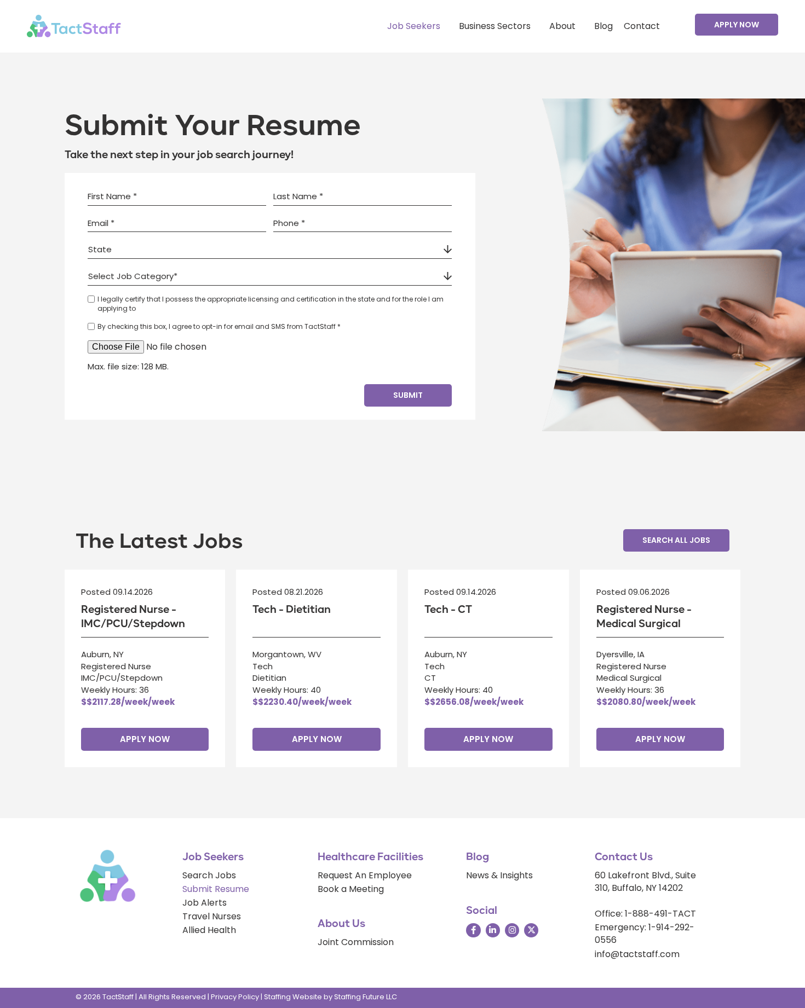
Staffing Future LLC (365, 997)
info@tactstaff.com (637, 954)
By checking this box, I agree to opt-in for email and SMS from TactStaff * (219, 326)
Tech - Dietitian (291, 610)
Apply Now (145, 739)
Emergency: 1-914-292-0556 (644, 933)
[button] (736, 25)
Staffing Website (293, 997)
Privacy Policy (235, 997)
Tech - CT (448, 610)
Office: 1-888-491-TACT (645, 913)
